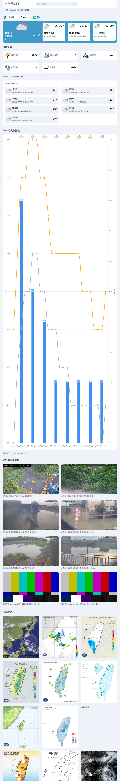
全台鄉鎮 (13, 10)
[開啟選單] (114, 4)
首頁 (6, 10)
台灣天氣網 (12, 4)
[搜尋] (75, 4)
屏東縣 (20, 10)
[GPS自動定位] (4, 17)
